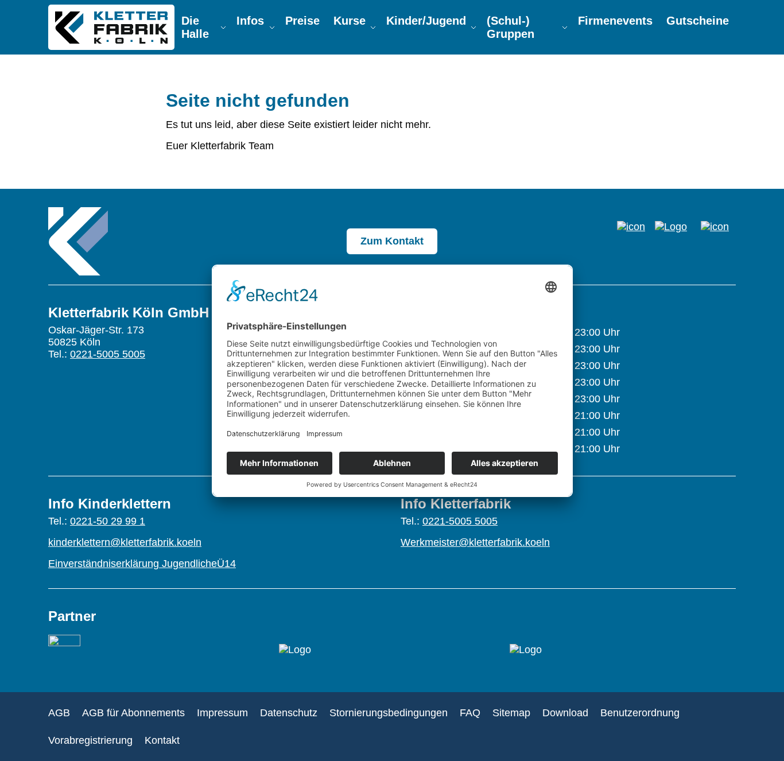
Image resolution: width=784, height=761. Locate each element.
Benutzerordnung (640, 713)
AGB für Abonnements (133, 713)
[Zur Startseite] (78, 241)
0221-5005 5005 (107, 354)
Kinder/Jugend (426, 20)
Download (565, 713)
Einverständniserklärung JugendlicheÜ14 (142, 563)
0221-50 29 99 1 (107, 521)
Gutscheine (697, 20)
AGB (59, 713)
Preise (302, 20)
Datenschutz (288, 713)
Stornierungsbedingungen (388, 713)
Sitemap (511, 713)
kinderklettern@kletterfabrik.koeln (124, 542)
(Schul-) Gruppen (510, 27)
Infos (250, 20)
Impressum (222, 713)
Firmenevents (615, 20)
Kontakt (162, 740)
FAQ (470, 713)
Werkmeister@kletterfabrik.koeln (475, 542)
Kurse (349, 20)
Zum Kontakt (392, 241)
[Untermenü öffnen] (223, 27)
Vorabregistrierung (90, 740)
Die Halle (195, 27)
